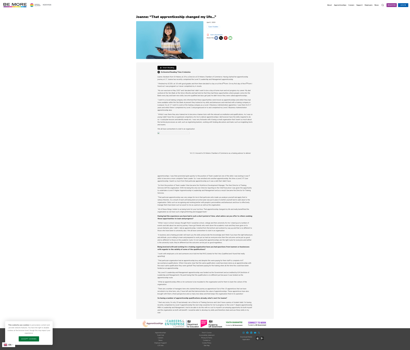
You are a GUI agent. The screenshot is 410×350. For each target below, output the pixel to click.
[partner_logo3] (192, 323)
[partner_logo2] (174, 323)
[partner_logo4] (204, 323)
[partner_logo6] (234, 323)
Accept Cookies (29, 339)
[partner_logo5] (215, 323)
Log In (403, 5)
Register (391, 5)
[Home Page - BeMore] (15, 5)
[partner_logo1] (152, 323)
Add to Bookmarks (216, 35)
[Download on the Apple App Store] (257, 338)
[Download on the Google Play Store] (262, 338)
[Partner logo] (40, 5)
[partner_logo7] (257, 323)
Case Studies (213, 27)
